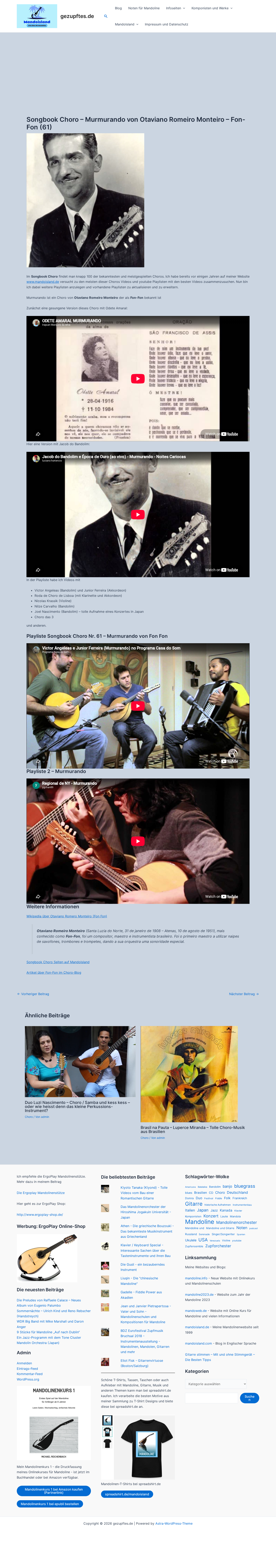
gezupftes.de (77, 16)
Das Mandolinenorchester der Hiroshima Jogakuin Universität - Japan (146, 1212)
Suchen (249, 1398)
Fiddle (218, 1198)
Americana (190, 1187)
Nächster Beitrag (244, 994)
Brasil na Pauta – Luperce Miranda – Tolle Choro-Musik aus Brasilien (193, 1129)
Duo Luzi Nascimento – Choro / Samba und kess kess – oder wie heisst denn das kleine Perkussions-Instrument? (77, 1106)
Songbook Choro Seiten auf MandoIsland (58, 962)
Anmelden (24, 1363)
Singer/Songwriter (223, 1234)
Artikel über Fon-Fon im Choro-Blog (53, 972)
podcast (253, 1228)
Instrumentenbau (242, 1204)
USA (203, 1239)
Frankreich (240, 1198)
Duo (199, 1198)
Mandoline (199, 1221)
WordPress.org (28, 1379)
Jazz (214, 1210)
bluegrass (244, 1186)
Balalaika (202, 1186)
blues (188, 1192)
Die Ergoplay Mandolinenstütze (41, 1193)
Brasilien (200, 1193)
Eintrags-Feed (27, 1369)
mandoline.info (196, 1278)
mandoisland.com (198, 1343)
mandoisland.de (197, 1327)
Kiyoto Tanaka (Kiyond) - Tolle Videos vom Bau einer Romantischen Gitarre (144, 1192)
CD (211, 1193)
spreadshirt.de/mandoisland (127, 1494)
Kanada (226, 1210)
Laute (224, 1216)
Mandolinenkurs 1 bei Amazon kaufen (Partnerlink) (54, 1491)
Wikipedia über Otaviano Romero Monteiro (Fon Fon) (66, 916)
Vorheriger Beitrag (33, 994)
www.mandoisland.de (42, 282)
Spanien (241, 1234)
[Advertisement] (138, 63)
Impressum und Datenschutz (166, 24)
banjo (227, 1186)
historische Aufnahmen (217, 1204)
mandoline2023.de (199, 1294)
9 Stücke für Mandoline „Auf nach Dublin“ (48, 1332)
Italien (190, 1210)
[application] (183, 8)
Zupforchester (218, 1246)
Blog (118, 8)
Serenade (204, 1234)
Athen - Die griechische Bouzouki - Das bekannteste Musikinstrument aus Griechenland (147, 1231)
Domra (189, 1198)
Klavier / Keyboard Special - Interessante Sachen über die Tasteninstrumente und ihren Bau (146, 1250)
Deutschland (237, 1192)
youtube (236, 1240)
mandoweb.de (196, 1311)
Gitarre (193, 1203)
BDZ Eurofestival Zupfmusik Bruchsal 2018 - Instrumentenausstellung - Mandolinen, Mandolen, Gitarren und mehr (145, 1341)
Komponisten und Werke (210, 8)
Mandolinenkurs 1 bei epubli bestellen (50, 1504)
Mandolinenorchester (236, 1222)
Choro (29, 1116)
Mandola (235, 1216)
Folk (227, 1198)
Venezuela (215, 1240)
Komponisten (193, 1216)
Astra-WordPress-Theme (174, 1523)
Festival (208, 1198)
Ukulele (190, 1240)
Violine (226, 1240)
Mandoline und (194, 1228)
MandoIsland (124, 24)
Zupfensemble (194, 1246)
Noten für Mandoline (144, 8)
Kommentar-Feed (30, 1374)
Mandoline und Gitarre (220, 1228)
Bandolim (215, 1186)
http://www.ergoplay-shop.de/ (40, 1215)
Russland (191, 1234)
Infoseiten (173, 8)
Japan (203, 1210)
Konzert (210, 1216)
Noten (241, 1227)
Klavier (238, 1210)
